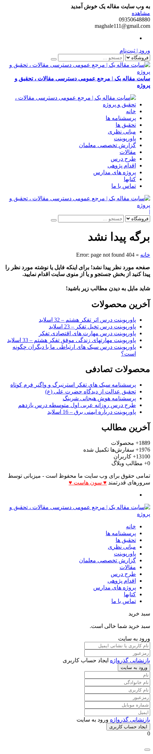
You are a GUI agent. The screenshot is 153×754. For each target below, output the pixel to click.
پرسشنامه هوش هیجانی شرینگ (99, 398)
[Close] (147, 750)
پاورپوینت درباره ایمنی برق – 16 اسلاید (91, 412)
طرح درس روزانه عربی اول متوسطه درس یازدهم (77, 405)
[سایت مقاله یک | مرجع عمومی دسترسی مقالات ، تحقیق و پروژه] (69, 104)
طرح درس (123, 159)
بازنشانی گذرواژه (130, 660)
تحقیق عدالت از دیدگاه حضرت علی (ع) (90, 391)
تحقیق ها (126, 125)
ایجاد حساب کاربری (128, 726)
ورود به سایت (134, 667)
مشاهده (141, 13)
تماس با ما (123, 186)
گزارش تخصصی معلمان (107, 145)
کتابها (130, 179)
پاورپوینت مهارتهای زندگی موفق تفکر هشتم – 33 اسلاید (71, 340)
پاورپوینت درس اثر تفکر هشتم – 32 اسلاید (87, 320)
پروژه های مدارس (114, 172)
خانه (131, 111)
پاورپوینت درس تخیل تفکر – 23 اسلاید (92, 326)
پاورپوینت (125, 138)
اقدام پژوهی (121, 165)
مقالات (128, 152)
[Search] (54, 59)
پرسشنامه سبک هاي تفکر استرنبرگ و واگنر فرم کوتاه (73, 385)
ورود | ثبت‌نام (135, 50)
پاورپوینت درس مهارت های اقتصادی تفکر (87, 333)
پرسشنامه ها (121, 118)
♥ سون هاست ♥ (88, 482)
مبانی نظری (122, 132)
